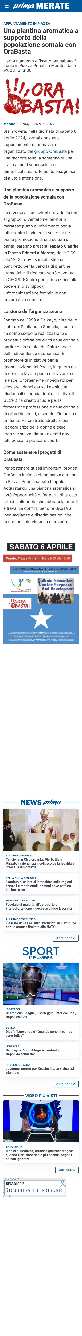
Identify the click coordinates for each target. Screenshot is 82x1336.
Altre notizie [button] (65, 938)
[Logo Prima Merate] (41, 6)
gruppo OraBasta (50, 151)
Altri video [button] (67, 1170)
